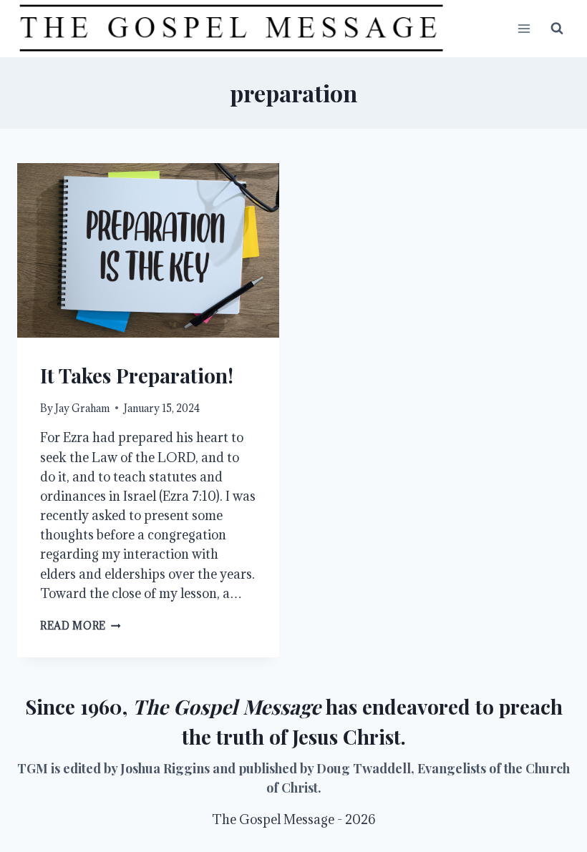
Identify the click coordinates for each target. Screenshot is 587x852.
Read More (80, 625)
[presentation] (148, 250)
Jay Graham (82, 408)
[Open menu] (523, 28)
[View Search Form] (557, 28)
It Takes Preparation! (136, 375)
